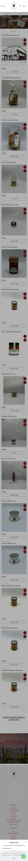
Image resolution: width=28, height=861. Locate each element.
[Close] (25, 841)
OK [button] (14, 858)
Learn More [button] (20, 855)
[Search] (4, 6)
